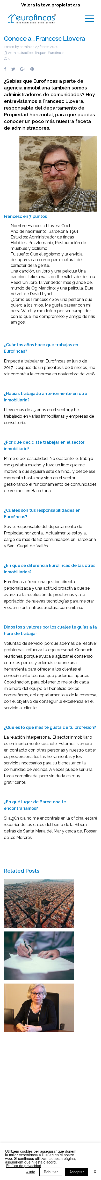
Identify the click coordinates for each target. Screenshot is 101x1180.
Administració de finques (27, 53)
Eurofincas (56, 53)
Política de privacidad (23, 1165)
